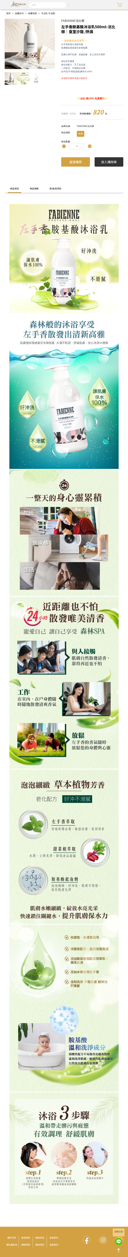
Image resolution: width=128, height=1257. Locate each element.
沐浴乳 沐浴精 (48, 13)
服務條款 (25, 1244)
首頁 (8, 13)
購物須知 (39, 1237)
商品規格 (34, 188)
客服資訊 (53, 1237)
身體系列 (19, 13)
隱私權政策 (11, 1244)
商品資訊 (14, 188)
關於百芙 (11, 1237)
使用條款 (25, 1237)
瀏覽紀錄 (118, 1231)
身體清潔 (32, 13)
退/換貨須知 (55, 188)
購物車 (119, 4)
